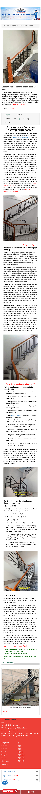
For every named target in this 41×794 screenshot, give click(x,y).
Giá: (5, 108)
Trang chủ (6, 25)
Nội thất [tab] (19, 115)
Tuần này (3, 752)
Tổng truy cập (5, 761)
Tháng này (4, 755)
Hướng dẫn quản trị (9, 771)
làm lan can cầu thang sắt (20, 137)
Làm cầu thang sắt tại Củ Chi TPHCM (20, 707)
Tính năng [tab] (26, 119)
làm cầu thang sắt (16, 415)
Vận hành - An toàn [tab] (11, 119)
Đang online (5, 743)
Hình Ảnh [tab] (7, 123)
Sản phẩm (15, 25)
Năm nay (3, 758)
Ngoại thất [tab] (8, 115)
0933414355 (8, 791)
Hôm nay (4, 749)
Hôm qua (4, 746)
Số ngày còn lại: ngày (11, 780)
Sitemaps (4, 764)
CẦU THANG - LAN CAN (27, 25)
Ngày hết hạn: (11, 776)
